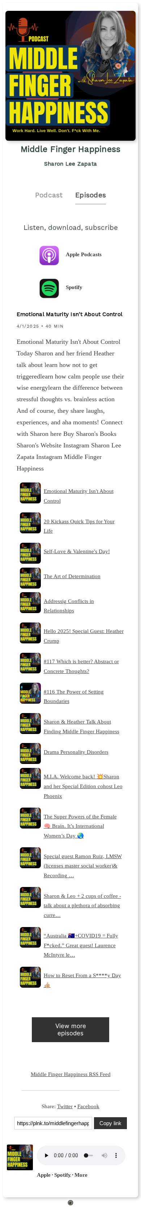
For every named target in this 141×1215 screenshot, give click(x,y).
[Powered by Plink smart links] (70, 1204)
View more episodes (70, 1029)
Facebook (88, 1106)
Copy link (110, 1123)
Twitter (65, 1106)
